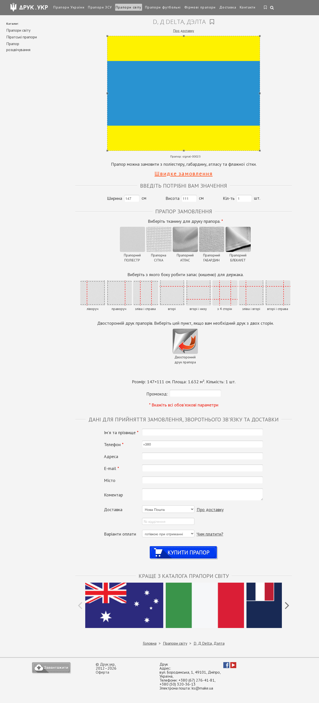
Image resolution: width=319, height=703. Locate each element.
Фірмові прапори (200, 7)
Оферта (102, 672)
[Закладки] (265, 8)
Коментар (113, 494)
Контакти (247, 7)
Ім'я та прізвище (121, 432)
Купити (183, 547)
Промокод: (157, 394)
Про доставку (183, 30)
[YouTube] (233, 666)
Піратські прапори (21, 36)
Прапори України (68, 7)
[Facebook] (226, 666)
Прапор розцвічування (18, 46)
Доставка (227, 7)
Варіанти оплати (120, 534)
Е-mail (111, 468)
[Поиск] (272, 8)
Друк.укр (107, 664)
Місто (109, 480)
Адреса (111, 456)
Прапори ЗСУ (100, 7)
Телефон (114, 444)
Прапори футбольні (163, 7)
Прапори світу (129, 7)
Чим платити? (210, 534)
